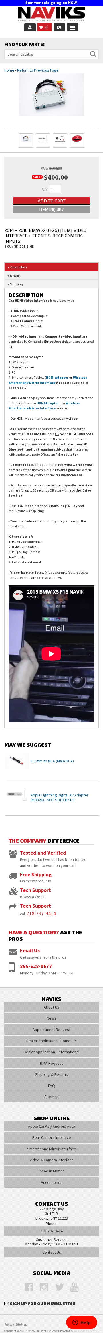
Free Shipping (36, 874)
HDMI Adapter (57, 377)
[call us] (59, 27)
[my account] (30, 27)
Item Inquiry (51, 209)
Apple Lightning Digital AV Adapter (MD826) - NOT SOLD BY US (59, 797)
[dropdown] (72, 27)
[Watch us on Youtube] (71, 1287)
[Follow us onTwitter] (56, 1287)
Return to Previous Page (38, 70)
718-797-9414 (41, 913)
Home (9, 70)
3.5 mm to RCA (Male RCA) (52, 761)
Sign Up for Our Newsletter (43, 1303)
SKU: (9, 246)
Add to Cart (52, 200)
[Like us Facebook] (26, 1287)
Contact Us (51, 1252)
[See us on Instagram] (41, 1287)
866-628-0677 (36, 966)
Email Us (30, 950)
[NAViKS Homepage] (51, 15)
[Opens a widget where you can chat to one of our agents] (81, 1323)
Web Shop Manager (85, 1331)
